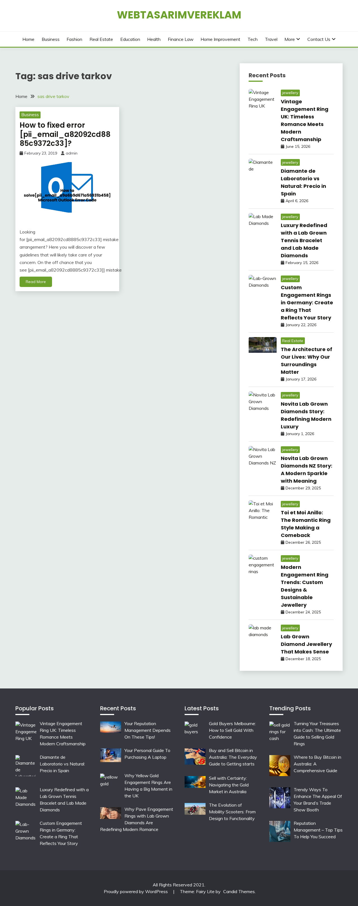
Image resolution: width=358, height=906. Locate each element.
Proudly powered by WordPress (136, 891)
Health (154, 39)
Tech (253, 39)
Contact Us (318, 39)
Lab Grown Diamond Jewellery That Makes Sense (306, 644)
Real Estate (101, 39)
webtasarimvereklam (179, 15)
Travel (271, 39)
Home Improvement (220, 39)
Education (130, 39)
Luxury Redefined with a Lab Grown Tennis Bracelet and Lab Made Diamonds (304, 240)
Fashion (74, 39)
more (289, 39)
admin (71, 153)
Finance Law (181, 39)
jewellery (290, 92)
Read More (36, 281)
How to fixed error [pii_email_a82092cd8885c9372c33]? (65, 134)
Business (51, 39)
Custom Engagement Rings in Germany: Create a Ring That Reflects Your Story (307, 302)
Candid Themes (239, 891)
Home (28, 39)
